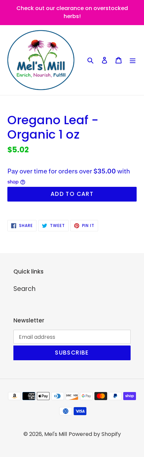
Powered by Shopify (95, 434)
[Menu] (133, 60)
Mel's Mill (55, 434)
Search (24, 288)
